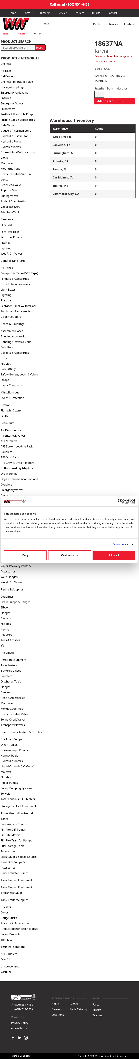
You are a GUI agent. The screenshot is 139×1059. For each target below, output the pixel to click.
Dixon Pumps (9, 745)
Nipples (6, 363)
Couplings (7, 347)
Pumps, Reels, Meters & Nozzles (21, 732)
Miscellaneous (10, 392)
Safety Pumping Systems (16, 788)
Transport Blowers (13, 725)
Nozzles (6, 777)
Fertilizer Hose (10, 232)
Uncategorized (10, 966)
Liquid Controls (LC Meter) (17, 766)
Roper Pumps (9, 783)
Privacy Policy (19, 1023)
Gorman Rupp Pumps (14, 750)
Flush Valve (8, 109)
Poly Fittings (8, 369)
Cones (4, 912)
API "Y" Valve (9, 441)
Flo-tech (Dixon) (11, 410)
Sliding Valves (9, 196)
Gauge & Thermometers (16, 130)
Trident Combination (14, 201)
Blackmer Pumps (11, 739)
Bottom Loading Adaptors (17, 468)
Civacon (6, 405)
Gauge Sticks (9, 918)
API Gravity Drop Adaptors (17, 463)
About (55, 1004)
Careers (57, 1009)
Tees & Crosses (10, 640)
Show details (120, 544)
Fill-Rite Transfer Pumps (16, 840)
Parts (27, 13)
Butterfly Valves (11, 670)
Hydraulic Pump (11, 141)
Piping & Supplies (12, 589)
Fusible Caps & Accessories (18, 120)
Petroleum (7, 423)
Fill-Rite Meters (11, 835)
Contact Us (18, 1017)
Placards (6, 300)
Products (20, 34)
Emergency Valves (12, 103)
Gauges (5, 692)
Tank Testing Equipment (16, 880)
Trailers (79, 13)
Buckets (6, 907)
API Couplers (9, 954)
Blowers (45, 13)
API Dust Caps (10, 457)
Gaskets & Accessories (15, 353)
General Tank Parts (13, 261)
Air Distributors (11, 430)
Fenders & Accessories (15, 279)
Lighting (6, 248)
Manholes (7, 163)
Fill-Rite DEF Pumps (13, 829)
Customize (67, 555)
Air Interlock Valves (13, 435)
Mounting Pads (10, 168)
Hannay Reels (9, 755)
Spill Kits (6, 939)
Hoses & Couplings (13, 324)
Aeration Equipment (13, 660)
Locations (58, 1015)
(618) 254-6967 (23, 1009)
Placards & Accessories (15, 923)
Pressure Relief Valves (15, 714)
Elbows (5, 607)
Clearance (7, 219)
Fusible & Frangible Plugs (17, 114)
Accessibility (19, 1028)
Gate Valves (8, 125)
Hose (4, 358)
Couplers (6, 676)
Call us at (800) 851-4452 (69, 4)
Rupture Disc (9, 190)
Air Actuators (9, 665)
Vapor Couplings (11, 385)
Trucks (96, 13)
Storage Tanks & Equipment (18, 806)
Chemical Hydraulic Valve (17, 82)
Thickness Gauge (12, 893)
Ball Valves (8, 76)
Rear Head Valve (11, 185)
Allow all (114, 555)
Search (40, 47)
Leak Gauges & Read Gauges (19, 857)
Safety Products (11, 934)
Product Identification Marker (19, 929)
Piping (5, 629)
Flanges (6, 613)
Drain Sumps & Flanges (15, 602)
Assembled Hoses (12, 331)
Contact (112, 13)
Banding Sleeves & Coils (16, 342)
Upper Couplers (11, 317)
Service (62, 13)
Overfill (5, 959)
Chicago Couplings (12, 87)
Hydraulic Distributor (14, 136)
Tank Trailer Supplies (14, 900)
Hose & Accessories (13, 698)
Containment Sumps (14, 824)
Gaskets (6, 495)
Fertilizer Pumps (11, 237)
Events (74, 1004)
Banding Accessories (14, 336)
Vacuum (6, 972)
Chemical (6, 64)
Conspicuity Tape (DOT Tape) (19, 273)
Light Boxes (8, 289)
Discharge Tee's (11, 681)
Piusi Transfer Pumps (14, 873)
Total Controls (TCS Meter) (18, 799)
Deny (25, 555)
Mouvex (6, 772)
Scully (4, 416)
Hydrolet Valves (11, 147)
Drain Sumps (9, 473)
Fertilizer (6, 225)
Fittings (5, 243)
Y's (2, 645)
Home (12, 13)
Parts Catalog (78, 1009)
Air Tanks (7, 268)
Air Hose (6, 71)
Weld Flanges (9, 577)
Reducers (6, 634)
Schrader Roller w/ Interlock (18, 306)
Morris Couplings (12, 709)
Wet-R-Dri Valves (12, 253)
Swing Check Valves (13, 719)
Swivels (5, 793)
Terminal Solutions (13, 947)
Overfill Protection (12, 398)
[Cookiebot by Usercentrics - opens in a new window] (120, 501)
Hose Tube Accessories (15, 284)
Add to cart (105, 101)
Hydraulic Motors (12, 761)
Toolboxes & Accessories (16, 311)
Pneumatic (7, 652)
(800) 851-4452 (23, 1004)
